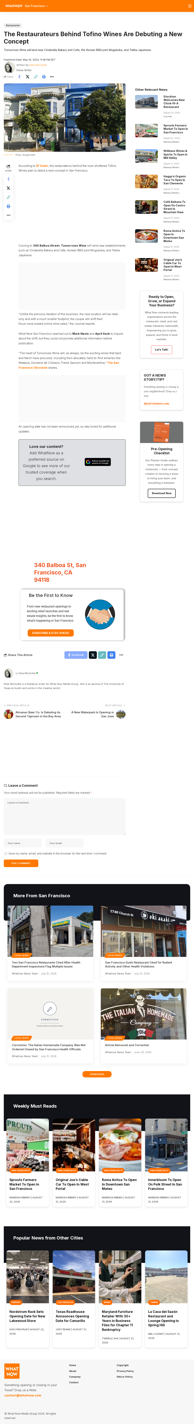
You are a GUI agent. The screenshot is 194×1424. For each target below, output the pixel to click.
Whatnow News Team (25, 973)
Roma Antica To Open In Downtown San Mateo (174, 236)
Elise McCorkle (38, 64)
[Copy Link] (35, 77)
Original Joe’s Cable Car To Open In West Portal (172, 265)
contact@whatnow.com (22, 1395)
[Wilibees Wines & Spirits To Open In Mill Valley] (146, 156)
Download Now (161, 493)
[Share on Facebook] (19, 77)
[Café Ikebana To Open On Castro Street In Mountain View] (146, 207)
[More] (52, 77)
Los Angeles (65, 1302)
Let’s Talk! (161, 349)
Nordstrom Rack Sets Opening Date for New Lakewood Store (27, 1316)
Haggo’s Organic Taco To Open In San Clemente (174, 180)
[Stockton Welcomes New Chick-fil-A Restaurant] (146, 101)
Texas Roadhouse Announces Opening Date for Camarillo (72, 1316)
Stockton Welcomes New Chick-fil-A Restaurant (174, 101)
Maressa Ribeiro (171, 142)
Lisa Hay (167, 116)
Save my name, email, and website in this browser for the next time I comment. (58, 853)
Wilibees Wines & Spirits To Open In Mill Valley (175, 154)
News (107, 1302)
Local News (21, 955)
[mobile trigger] (191, 6)
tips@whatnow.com (156, 403)
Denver (15, 1302)
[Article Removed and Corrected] (143, 1014)
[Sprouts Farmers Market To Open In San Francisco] (146, 130)
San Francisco (20, 1170)
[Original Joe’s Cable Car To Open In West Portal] (146, 265)
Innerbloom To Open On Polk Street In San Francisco (165, 1184)
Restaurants (13, 25)
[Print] (44, 77)
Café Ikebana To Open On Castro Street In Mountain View (174, 207)
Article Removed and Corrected (127, 1045)
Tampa (154, 1302)
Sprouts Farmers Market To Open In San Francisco (175, 129)
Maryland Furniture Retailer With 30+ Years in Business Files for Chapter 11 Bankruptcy (117, 1321)
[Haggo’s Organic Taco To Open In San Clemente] (146, 181)
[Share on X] (27, 77)
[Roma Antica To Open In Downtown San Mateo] (146, 236)
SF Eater (42, 166)
